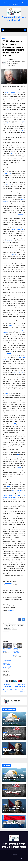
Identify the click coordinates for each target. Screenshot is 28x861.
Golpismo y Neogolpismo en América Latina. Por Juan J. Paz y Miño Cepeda (8, 688)
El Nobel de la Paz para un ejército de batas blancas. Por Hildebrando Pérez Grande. (20, 688)
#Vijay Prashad (11, 65)
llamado (19, 467)
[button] (22, 30)
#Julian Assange (15, 63)
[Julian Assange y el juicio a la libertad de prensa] (7, 645)
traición (8, 486)
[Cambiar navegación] (13, 30)
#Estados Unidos (20, 61)
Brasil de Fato (10, 610)
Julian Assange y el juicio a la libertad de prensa (7, 650)
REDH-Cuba (12, 59)
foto (14, 517)
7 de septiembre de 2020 (12, 92)
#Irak (8, 63)
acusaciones (8, 240)
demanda (8, 184)
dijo (8, 109)
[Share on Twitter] (23, 620)
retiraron (20, 130)
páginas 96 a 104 (17, 372)
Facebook (7, 858)
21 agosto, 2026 (9, 779)
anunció (11, 325)
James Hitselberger (14, 495)
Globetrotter (8, 583)
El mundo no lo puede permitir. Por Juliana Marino (12, 735)
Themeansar (14, 854)
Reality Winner (12, 497)
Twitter (11, 858)
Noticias (5, 820)
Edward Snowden (17, 490)
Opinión (4, 38)
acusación (13, 254)
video (6, 393)
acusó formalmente (17, 229)
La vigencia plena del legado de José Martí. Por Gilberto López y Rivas (13, 750)
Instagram (21, 858)
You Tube (16, 858)
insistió (9, 353)
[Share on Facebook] (19, 620)
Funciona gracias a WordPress (10, 852)
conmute (20, 214)
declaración (8, 173)
